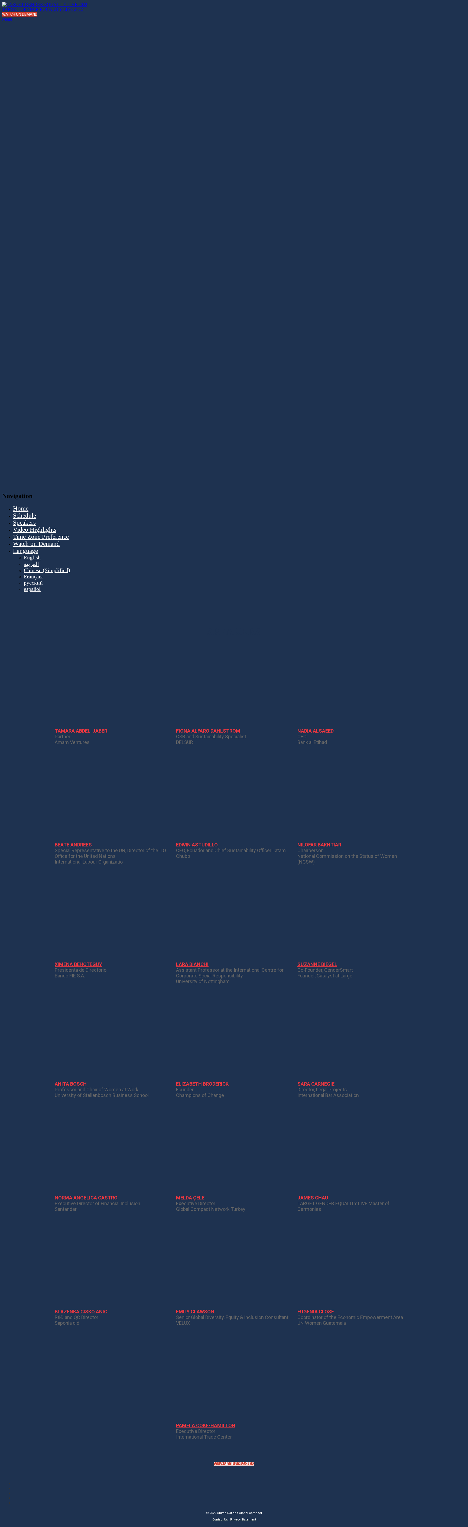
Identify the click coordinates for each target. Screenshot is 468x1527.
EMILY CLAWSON (195, 1311)
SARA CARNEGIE (315, 1084)
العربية (31, 564)
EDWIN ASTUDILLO (197, 845)
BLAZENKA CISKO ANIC (81, 1311)
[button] (19, 14)
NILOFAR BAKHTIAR (319, 845)
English (32, 557)
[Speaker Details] (113, 687)
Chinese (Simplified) (47, 570)
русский (33, 583)
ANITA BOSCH (71, 1084)
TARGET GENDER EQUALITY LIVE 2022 (42, 9)
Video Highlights (34, 529)
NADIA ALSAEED (315, 731)
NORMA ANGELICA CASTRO (86, 1198)
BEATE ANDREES (73, 845)
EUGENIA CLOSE (315, 1311)
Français (33, 576)
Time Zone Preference (41, 536)
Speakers (24, 522)
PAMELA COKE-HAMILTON (205, 1425)
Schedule (24, 515)
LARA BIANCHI (192, 964)
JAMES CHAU (312, 1198)
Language (25, 550)
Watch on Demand (36, 543)
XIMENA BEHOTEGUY (78, 964)
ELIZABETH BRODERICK (202, 1084)
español (32, 589)
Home (20, 508)
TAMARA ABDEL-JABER (81, 731)
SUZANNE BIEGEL (317, 964)
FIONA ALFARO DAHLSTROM (208, 731)
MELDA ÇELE (190, 1198)
